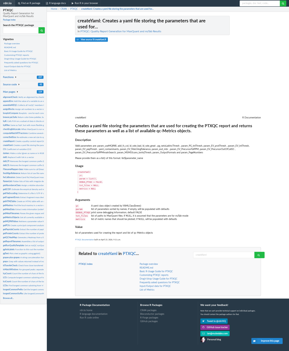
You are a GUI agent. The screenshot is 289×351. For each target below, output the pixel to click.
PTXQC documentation (84, 240)
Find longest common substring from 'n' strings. (26, 286)
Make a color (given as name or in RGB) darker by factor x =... (33, 153)
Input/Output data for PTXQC (17, 66)
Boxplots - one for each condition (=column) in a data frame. (37, 113)
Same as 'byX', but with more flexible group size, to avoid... (32, 125)
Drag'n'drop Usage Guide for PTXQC (20, 59)
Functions (8, 77)
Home (54, 9)
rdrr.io (7, 3)
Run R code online (89, 318)
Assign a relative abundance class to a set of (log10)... (35, 185)
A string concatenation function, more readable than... (35, 257)
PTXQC (129, 254)
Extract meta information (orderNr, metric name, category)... (35, 209)
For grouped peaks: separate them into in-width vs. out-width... (38, 270)
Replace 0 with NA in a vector (18, 157)
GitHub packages (149, 321)
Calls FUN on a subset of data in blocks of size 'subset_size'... (31, 121)
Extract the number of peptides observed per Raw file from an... (39, 229)
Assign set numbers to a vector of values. (27, 109)
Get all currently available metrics (26, 217)
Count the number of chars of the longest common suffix (32, 282)
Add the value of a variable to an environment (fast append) (34, 101)
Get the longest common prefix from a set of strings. (36, 290)
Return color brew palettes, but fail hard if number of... (34, 117)
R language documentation (94, 314)
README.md (10, 47)
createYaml (107, 254)
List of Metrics (10, 70)
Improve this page (270, 341)
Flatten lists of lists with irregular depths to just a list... (31, 181)
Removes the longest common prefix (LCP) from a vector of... (33, 161)
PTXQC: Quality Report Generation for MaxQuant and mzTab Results (120, 31)
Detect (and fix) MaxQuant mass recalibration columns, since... (37, 177)
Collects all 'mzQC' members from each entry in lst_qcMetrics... (38, 105)
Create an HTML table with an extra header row (30, 201)
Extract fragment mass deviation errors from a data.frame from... (39, 197)
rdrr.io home (86, 310)
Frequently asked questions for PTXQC (21, 63)
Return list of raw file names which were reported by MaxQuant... (40, 173)
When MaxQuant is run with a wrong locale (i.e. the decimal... (39, 129)
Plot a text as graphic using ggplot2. (22, 253)
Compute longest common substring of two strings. (27, 278)
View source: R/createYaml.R (93, 40)
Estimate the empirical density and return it (26, 189)
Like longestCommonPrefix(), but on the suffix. (33, 294)
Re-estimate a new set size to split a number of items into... (35, 137)
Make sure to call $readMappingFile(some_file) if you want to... (41, 169)
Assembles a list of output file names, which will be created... (39, 241)
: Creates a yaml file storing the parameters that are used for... (117, 9)
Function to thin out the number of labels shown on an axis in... (37, 249)
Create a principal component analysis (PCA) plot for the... (32, 225)
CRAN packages (148, 310)
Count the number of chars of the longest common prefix (32, 274)
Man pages (9, 92)
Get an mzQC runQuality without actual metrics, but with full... (41, 245)
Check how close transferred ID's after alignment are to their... (37, 266)
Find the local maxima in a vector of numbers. (28, 205)
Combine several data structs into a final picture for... (39, 133)
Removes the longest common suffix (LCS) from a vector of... (33, 165)
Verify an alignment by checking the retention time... (33, 97)
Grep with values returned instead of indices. (25, 261)
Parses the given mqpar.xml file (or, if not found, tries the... (37, 213)
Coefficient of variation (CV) (17, 149)
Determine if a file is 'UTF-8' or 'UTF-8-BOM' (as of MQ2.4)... (37, 193)
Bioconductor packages (152, 314)
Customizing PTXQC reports (16, 55)
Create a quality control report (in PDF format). (29, 141)
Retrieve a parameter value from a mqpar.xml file (32, 221)
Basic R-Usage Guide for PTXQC (18, 51)
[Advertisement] (236, 66)
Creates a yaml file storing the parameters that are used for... (34, 145)
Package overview (12, 44)
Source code (10, 84)
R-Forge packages (149, 318)
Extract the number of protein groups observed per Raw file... (38, 233)
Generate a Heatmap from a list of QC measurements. (34, 237)
